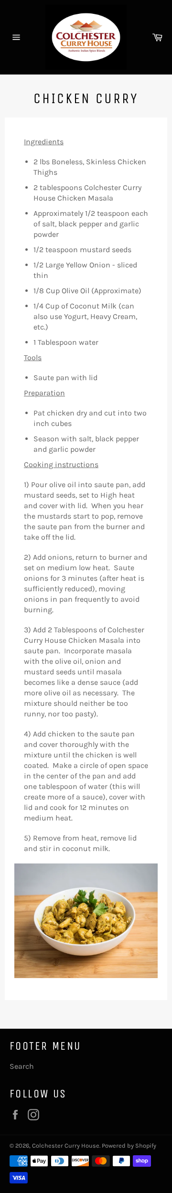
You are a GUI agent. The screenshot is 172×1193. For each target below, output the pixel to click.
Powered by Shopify (129, 1145)
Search (22, 1066)
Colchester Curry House (65, 1145)
